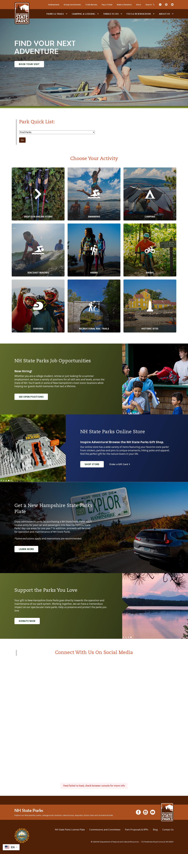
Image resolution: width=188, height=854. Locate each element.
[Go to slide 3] (128, 413)
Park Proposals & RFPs (136, 829)
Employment (53, 4)
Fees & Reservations (139, 14)
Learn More (26, 549)
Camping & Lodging (83, 14)
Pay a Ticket (107, 4)
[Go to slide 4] (130, 413)
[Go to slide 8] (140, 413)
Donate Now (27, 620)
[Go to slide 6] (135, 413)
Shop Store (92, 464)
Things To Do (111, 14)
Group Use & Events (72, 4)
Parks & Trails (55, 14)
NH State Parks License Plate (70, 829)
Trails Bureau (91, 4)
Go (22, 140)
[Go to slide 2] (125, 413)
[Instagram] (166, 4)
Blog (155, 829)
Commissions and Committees (104, 829)
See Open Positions (31, 396)
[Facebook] (160, 4)
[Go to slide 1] (123, 413)
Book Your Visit (29, 64)
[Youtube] (172, 4)
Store (138, 4)
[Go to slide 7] (138, 413)
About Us (164, 14)
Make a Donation (124, 4)
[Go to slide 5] (133, 413)
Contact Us (168, 829)
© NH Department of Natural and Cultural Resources (132, 841)
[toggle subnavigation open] (66, 14)
